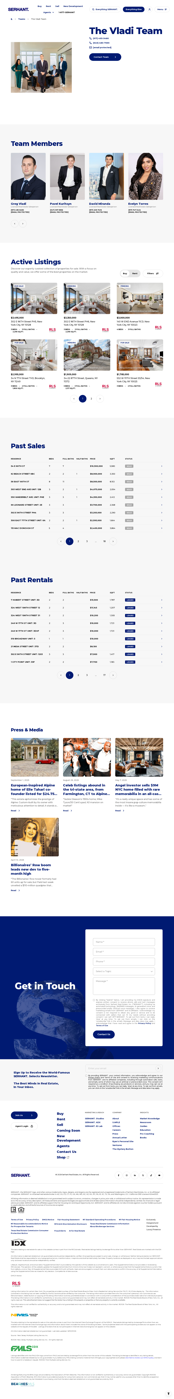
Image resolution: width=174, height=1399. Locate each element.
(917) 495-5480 (101, 38)
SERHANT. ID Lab (93, 1126)
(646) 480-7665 (101, 43)
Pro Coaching (147, 1134)
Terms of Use (102, 1026)
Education (145, 1130)
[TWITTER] (143, 1175)
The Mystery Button (122, 1149)
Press (115, 1134)
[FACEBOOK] (118, 1175)
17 (104, 675)
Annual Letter (119, 1137)
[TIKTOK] (151, 1175)
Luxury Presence (154, 1229)
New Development (73, 6)
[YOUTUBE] (159, 1175)
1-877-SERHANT (67, 12)
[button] (105, 9)
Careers (116, 1130)
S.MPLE (116, 1122)
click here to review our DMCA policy (139, 1358)
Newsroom (145, 1122)
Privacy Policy (144, 1023)
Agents (47, 12)
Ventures (117, 1145)
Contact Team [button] (101, 57)
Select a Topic (103, 971)
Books (143, 1137)
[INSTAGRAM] (126, 1175)
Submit (104, 1034)
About (115, 1118)
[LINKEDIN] (135, 1175)
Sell (57, 6)
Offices (116, 1126)
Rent (48, 6)
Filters (150, 273)
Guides (143, 1126)
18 (104, 541)
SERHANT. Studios (94, 1118)
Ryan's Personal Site (122, 1141)
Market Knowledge (150, 1118)
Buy (40, 6)
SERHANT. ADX (92, 1122)
